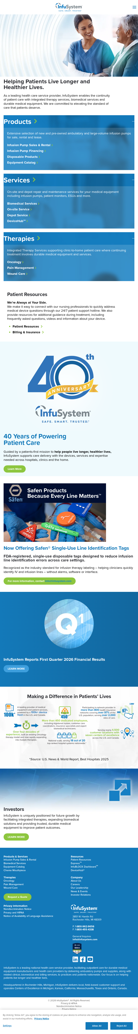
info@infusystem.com (58, 581)
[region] (69, 1022)
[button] (134, 7)
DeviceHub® (77, 870)
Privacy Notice (69, 1009)
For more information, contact (40, 581)
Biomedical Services (15, 863)
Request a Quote (17, 897)
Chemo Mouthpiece (15, 870)
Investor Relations (81, 895)
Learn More (15, 469)
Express (76, 863)
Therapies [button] (19, 238)
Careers (75, 884)
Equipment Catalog (14, 867)
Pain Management (14, 884)
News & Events (79, 891)
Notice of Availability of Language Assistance (28, 916)
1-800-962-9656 (84, 926)
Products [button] (17, 121)
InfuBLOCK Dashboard (84, 867)
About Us (76, 881)
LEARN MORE (16, 669)
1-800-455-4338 (84, 929)
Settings (7, 1025)
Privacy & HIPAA (69, 1003)
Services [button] (17, 180)
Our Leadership (79, 888)
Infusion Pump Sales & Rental (20, 860)
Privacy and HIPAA (14, 913)
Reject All (121, 1026)
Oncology (9, 881)
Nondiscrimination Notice (17, 909)
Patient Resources (81, 860)
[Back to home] (69, 7)
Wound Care (11, 888)
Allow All (96, 1026)
